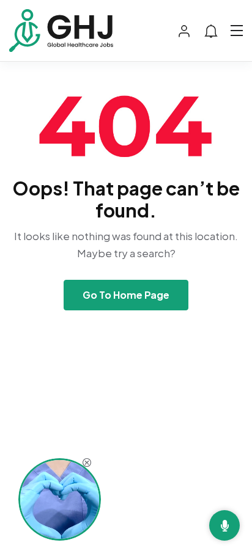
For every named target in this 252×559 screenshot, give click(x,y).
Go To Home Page (126, 294)
